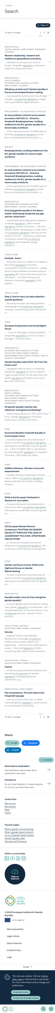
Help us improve (15, 877)
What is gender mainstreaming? (19, 829)
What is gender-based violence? (19, 832)
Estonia (9, 632)
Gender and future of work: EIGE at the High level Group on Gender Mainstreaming (24, 568)
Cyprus (8, 667)
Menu (51, 1009)
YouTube (12, 858)
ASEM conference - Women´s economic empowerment (24, 469)
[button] (12, 743)
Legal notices (13, 936)
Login (9, 957)
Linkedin (7, 858)
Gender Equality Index (15, 838)
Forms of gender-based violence (19, 835)
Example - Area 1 (13, 258)
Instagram (23, 858)
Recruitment (10, 806)
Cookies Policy (14, 950)
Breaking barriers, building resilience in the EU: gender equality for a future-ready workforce (26, 153)
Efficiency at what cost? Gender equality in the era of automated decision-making (26, 90)
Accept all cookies (21, 992)
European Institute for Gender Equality (8, 1009)
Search (43, 1009)
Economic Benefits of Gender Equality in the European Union (25, 434)
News (7, 809)
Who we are (10, 803)
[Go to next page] (44, 33)
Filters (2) (44, 25)
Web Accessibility (15, 929)
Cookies (48, 760)
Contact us (10, 780)
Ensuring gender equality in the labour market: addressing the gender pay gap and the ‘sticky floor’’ (24, 213)
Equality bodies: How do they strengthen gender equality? (25, 598)
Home (9, 6)
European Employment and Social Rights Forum (25, 327)
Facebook (18, 858)
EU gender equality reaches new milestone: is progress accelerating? (23, 408)
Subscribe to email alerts (17, 766)
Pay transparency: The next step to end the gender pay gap (24, 694)
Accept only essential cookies (26, 998)
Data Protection (14, 943)
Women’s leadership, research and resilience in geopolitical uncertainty (23, 57)
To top (26, 967)
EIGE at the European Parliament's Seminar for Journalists (22, 499)
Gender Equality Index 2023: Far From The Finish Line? (26, 363)
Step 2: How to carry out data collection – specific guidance (25, 298)
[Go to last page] (48, 33)
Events (8, 812)
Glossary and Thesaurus (16, 841)
